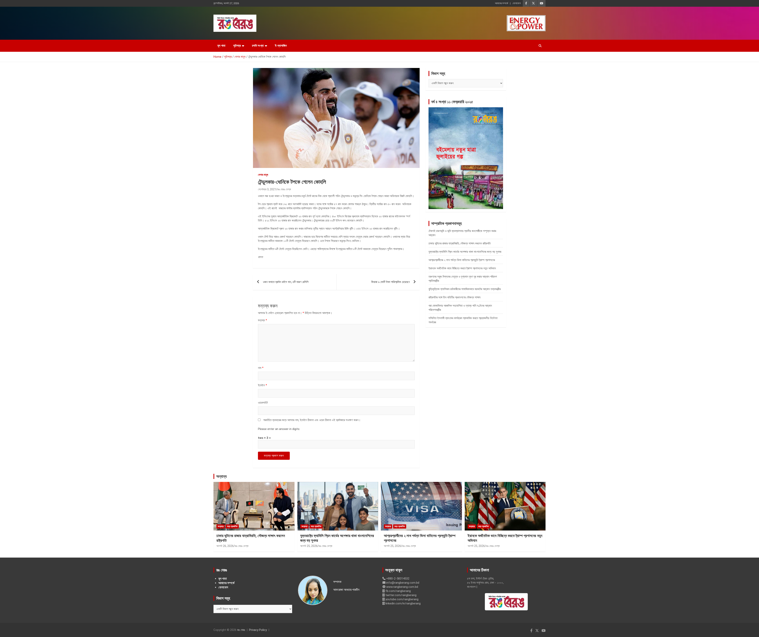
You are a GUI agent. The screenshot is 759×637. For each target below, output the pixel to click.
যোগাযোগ (517, 3)
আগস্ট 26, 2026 (225, 545)
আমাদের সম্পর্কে (501, 3)
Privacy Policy (258, 630)
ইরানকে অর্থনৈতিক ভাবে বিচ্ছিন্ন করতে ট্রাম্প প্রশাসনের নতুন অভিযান (462, 268)
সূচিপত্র (237, 45)
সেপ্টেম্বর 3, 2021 (267, 189)
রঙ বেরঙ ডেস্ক (284, 189)
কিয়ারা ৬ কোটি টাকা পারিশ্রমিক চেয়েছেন (390, 282)
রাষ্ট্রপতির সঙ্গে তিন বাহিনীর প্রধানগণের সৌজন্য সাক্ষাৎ (455, 297)
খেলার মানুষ (263, 174)
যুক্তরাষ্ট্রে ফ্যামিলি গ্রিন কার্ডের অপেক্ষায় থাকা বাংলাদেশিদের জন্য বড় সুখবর (465, 251)
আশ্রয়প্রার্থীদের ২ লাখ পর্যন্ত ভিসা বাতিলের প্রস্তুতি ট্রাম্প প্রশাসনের (462, 260)
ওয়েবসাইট (263, 402)
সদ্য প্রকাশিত (232, 526)
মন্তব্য (262, 320)
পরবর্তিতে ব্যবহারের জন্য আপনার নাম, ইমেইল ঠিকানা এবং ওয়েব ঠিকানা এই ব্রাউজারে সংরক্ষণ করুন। (312, 420)
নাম (260, 368)
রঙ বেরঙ (241, 630)
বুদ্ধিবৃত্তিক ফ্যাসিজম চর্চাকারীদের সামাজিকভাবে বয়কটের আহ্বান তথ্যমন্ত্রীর (465, 289)
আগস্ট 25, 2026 (308, 545)
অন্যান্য (221, 476)
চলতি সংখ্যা (258, 45)
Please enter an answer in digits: (279, 429)
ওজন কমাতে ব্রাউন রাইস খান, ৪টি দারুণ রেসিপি (285, 282)
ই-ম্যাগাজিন (281, 45)
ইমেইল (262, 385)
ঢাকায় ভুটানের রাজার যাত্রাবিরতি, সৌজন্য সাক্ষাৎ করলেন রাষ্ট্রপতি (460, 243)
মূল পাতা (221, 45)
